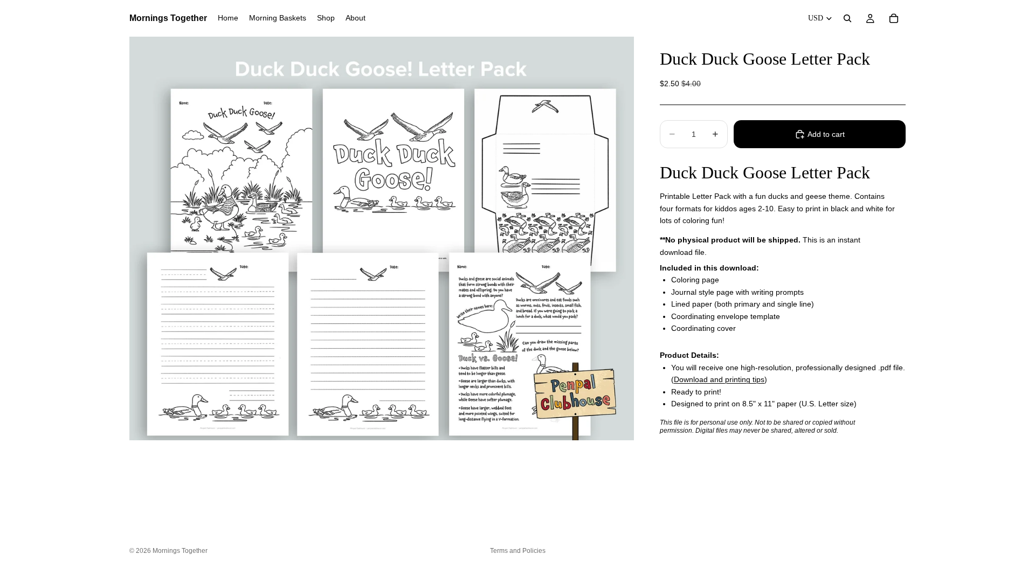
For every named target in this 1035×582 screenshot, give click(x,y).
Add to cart (826, 134)
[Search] (847, 18)
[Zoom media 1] (381, 238)
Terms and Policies (518, 551)
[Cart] (894, 18)
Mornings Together (180, 551)
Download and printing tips (719, 379)
